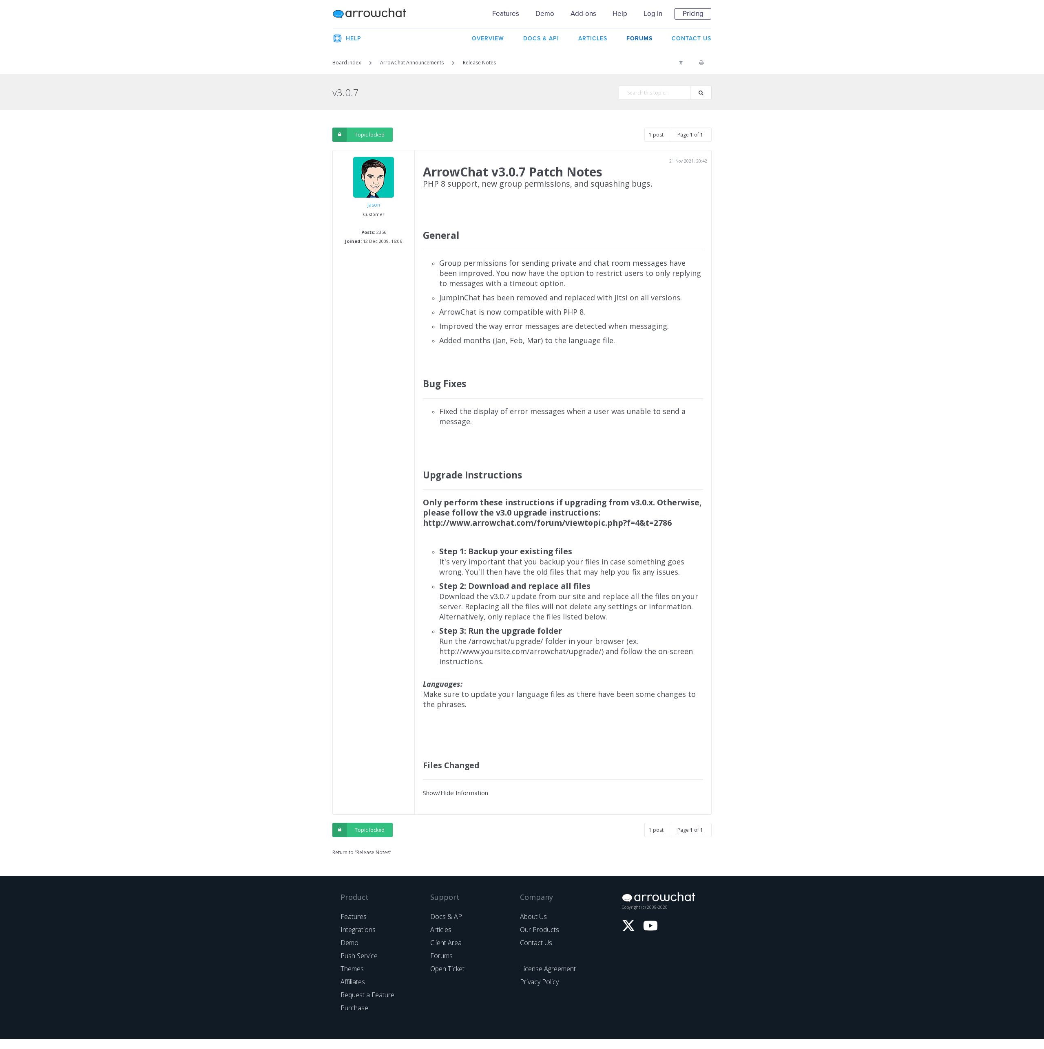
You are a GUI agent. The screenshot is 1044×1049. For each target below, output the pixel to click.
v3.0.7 (345, 92)
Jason (373, 204)
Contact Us (536, 942)
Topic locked (370, 134)
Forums (441, 955)
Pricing (693, 13)
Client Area (446, 942)
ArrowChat (375, 14)
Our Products (539, 929)
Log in (653, 13)
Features (505, 13)
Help (620, 13)
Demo (544, 13)
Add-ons (583, 13)
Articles (440, 929)
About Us (533, 916)
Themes (352, 968)
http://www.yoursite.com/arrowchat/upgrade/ (520, 651)
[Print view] (701, 62)
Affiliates (353, 981)
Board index (346, 62)
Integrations (358, 929)
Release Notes (479, 62)
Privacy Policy (539, 981)
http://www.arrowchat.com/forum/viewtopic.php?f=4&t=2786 (547, 522)
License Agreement (548, 968)
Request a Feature (367, 994)
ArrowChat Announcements (412, 62)
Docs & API (447, 916)
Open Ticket (447, 968)
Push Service (359, 955)
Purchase (354, 1007)
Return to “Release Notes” (361, 852)
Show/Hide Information (455, 793)
